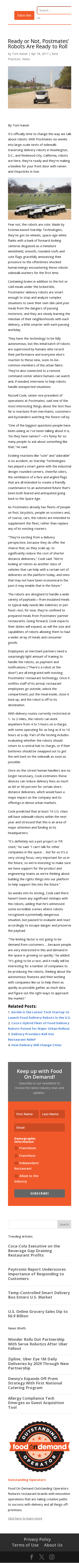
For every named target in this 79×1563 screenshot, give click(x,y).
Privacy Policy (37, 1539)
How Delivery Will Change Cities (36, 1045)
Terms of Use (25, 1545)
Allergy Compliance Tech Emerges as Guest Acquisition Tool (36, 1403)
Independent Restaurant (26, 1165)
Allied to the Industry (26, 1178)
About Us (53, 1545)
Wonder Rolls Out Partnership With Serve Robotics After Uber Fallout (38, 1344)
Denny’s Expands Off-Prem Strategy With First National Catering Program (35, 1383)
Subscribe (24, 15)
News (26, 59)
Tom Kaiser (20, 54)
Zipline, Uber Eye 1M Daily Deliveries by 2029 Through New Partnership (38, 1364)
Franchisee (27, 1148)
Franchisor (27, 1155)
